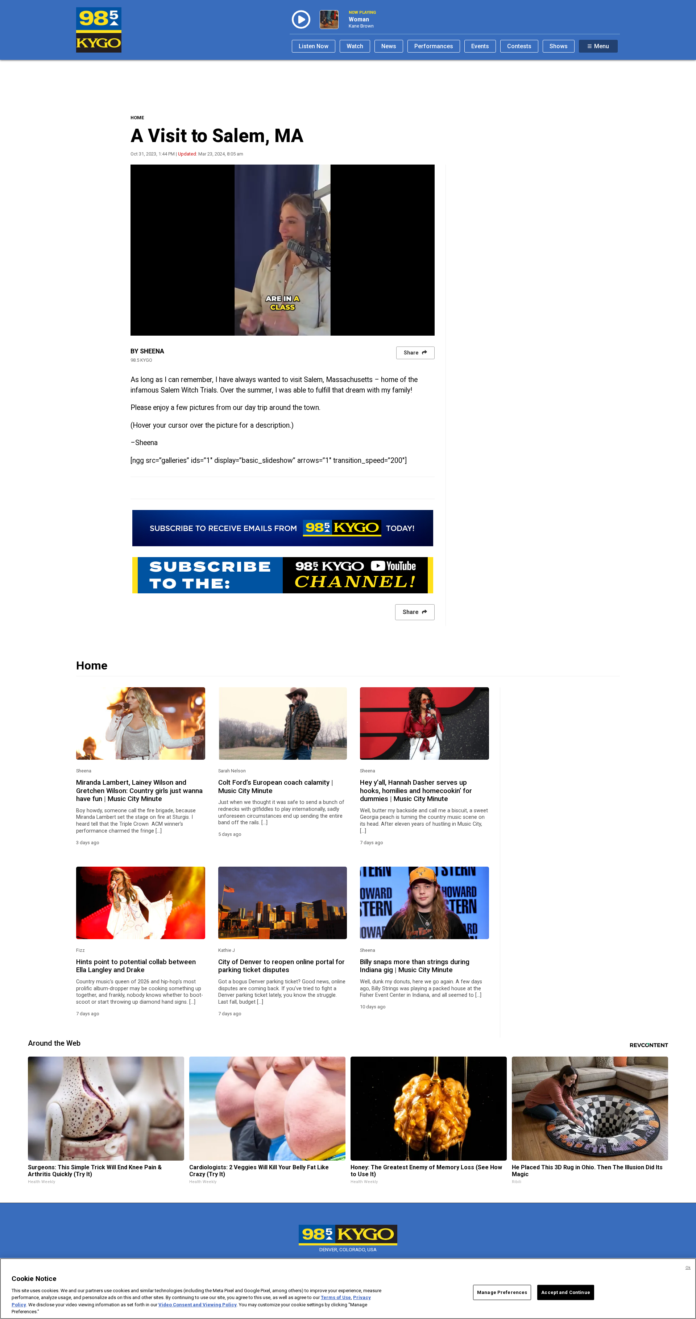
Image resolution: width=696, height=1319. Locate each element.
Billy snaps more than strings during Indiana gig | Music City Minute (414, 966)
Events (480, 46)
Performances (433, 46)
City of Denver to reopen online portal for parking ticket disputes (281, 966)
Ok (688, 1267)
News (388, 46)
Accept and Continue (565, 1292)
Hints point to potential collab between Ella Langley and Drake (136, 966)
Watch (355, 46)
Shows (559, 46)
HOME (137, 117)
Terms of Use (336, 1297)
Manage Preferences (502, 1292)
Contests (519, 46)
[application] (282, 250)
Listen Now (313, 46)
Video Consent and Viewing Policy (197, 1304)
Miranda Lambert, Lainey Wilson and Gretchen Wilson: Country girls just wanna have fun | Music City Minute (139, 791)
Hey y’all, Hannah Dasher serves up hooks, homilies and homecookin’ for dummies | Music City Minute (416, 791)
